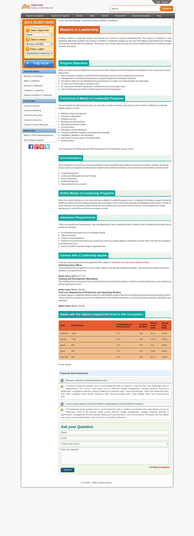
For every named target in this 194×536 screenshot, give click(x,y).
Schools (79, 15)
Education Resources (141, 15)
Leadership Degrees (90, 20)
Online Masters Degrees (34, 140)
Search (166, 8)
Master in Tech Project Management (38, 135)
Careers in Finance (32, 105)
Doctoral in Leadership (33, 85)
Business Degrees (72, 20)
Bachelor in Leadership (33, 76)
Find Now (39, 63)
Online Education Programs (37, 6)
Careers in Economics (33, 120)
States (92, 15)
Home (61, 20)
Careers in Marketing (32, 110)
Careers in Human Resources (36, 124)
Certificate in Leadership (34, 90)
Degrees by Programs (60, 15)
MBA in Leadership (32, 80)
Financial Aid (120, 15)
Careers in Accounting (33, 115)
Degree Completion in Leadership (38, 95)
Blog (159, 15)
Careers (105, 15)
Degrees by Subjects (34, 15)
